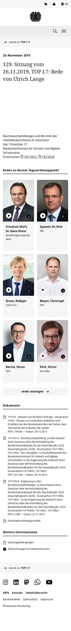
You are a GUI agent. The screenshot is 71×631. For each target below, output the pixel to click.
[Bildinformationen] (29, 216)
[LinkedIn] (16, 582)
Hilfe (6, 592)
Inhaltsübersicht (37, 592)
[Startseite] (35, 17)
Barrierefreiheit (11, 599)
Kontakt (17, 592)
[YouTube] (49, 582)
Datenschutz (30, 599)
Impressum (46, 599)
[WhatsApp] (37, 582)
